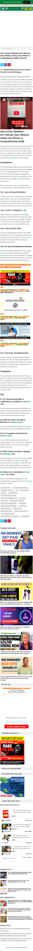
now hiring (22, 498)
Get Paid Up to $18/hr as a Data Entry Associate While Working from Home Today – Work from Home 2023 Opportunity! (16, 577)
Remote (7, 201)
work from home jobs (6, 511)
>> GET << (27, 2)
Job (17, 490)
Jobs (25, 210)
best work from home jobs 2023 (20, 487)
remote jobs (4, 500)
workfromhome (25, 516)
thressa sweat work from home (8, 506)
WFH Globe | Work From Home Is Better (17, 947)
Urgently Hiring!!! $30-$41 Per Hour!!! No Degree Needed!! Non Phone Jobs (18, 881)
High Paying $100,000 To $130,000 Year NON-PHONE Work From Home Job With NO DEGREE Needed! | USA (20, 902)
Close (31, 2)
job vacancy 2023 (25, 490)
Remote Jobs (9, 48)
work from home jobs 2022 (21, 511)
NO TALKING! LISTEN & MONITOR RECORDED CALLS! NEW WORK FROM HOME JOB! (19, 873)
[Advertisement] (16, 28)
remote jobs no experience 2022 (8, 503)
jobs (12, 158)
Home (3, 48)
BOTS (9, 291)
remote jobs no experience (16, 500)
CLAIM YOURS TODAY (16, 727)
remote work (22, 503)
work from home (27, 481)
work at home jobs (5, 508)
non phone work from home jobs (9, 498)
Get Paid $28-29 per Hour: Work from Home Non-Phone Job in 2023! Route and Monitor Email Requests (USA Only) (19, 910)
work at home (22, 506)
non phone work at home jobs (8, 495)
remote (9, 158)
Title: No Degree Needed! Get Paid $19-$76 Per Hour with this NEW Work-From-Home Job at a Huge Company (16, 678)
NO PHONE (3, 493)
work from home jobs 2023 (7, 513)
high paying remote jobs (7, 490)
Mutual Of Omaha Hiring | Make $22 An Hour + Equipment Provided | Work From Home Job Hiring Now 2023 (20, 890)
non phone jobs (12, 493)
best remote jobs (5, 487)
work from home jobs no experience (10, 516)
